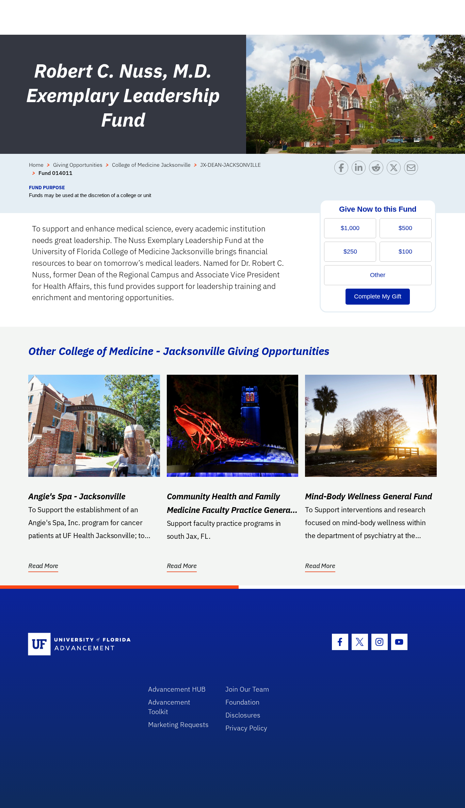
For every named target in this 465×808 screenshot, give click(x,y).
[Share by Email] (412, 172)
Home (36, 164)
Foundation (242, 702)
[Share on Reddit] (377, 172)
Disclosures (242, 715)
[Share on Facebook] (343, 172)
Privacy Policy (246, 727)
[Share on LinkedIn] (360, 172)
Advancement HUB (177, 689)
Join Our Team (247, 689)
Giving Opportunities (77, 164)
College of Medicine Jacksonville (151, 164)
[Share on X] (395, 172)
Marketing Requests (178, 724)
